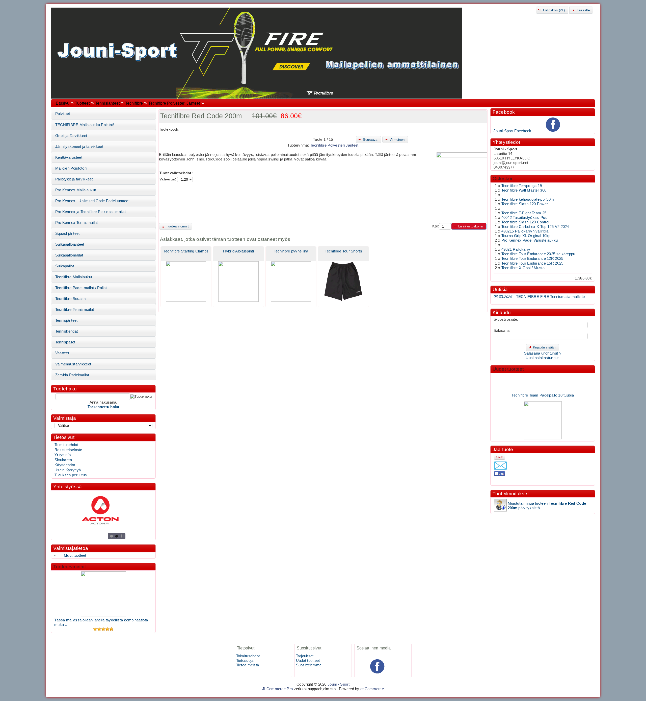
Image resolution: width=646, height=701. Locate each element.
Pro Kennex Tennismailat (76, 223)
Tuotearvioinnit (69, 566)
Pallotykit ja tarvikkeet (74, 179)
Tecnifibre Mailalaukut (73, 277)
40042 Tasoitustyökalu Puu (524, 218)
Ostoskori (503, 178)
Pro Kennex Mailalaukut (75, 190)
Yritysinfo (63, 455)
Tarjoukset (305, 656)
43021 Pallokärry (515, 249)
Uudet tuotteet (508, 369)
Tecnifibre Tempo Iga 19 (521, 186)
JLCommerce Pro (277, 689)
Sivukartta (63, 460)
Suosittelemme (309, 665)
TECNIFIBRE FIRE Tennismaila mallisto (539, 297)
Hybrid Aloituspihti (238, 251)
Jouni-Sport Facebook (512, 131)
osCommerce (372, 689)
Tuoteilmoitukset (511, 493)
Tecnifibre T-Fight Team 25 (524, 213)
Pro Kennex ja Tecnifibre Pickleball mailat (90, 212)
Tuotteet (82, 103)
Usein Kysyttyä (68, 470)
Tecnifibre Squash (70, 299)
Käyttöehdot (65, 465)
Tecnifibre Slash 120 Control (525, 222)
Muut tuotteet (75, 555)
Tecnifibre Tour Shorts (343, 251)
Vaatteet (62, 353)
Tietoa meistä (247, 665)
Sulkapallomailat (69, 255)
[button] (552, 10)
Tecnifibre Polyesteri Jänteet (174, 103)
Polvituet (62, 114)
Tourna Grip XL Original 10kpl (526, 236)
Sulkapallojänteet (69, 244)
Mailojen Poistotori (71, 168)
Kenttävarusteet (68, 157)
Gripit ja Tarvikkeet (71, 136)
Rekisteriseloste (68, 450)
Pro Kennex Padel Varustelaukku (529, 240)
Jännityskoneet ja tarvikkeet (79, 147)
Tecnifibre (134, 103)
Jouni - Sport (338, 684)
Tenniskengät (66, 331)
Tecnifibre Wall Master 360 (524, 190)
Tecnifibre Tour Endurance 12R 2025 (532, 258)
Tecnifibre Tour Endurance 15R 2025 (532, 263)
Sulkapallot (64, 266)
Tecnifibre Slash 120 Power (524, 204)
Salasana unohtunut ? (542, 353)
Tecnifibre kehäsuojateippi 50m (527, 199)
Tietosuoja (245, 661)
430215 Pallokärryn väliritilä (525, 231)
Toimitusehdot (66, 445)
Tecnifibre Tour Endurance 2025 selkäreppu (538, 254)
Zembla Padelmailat (72, 375)
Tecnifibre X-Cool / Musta (523, 268)
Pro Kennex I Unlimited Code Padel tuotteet (92, 201)
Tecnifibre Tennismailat (74, 310)
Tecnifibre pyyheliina (291, 251)
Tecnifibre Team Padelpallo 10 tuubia (543, 389)
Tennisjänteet (107, 103)
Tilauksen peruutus (71, 475)
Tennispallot (65, 342)
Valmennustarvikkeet (73, 364)
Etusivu (62, 103)
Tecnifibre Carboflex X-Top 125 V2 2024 (535, 227)
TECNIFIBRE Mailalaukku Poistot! (84, 125)
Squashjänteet (67, 233)
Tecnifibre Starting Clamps (186, 251)
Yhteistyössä (67, 486)
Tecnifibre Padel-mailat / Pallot (81, 288)
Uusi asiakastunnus (542, 358)
